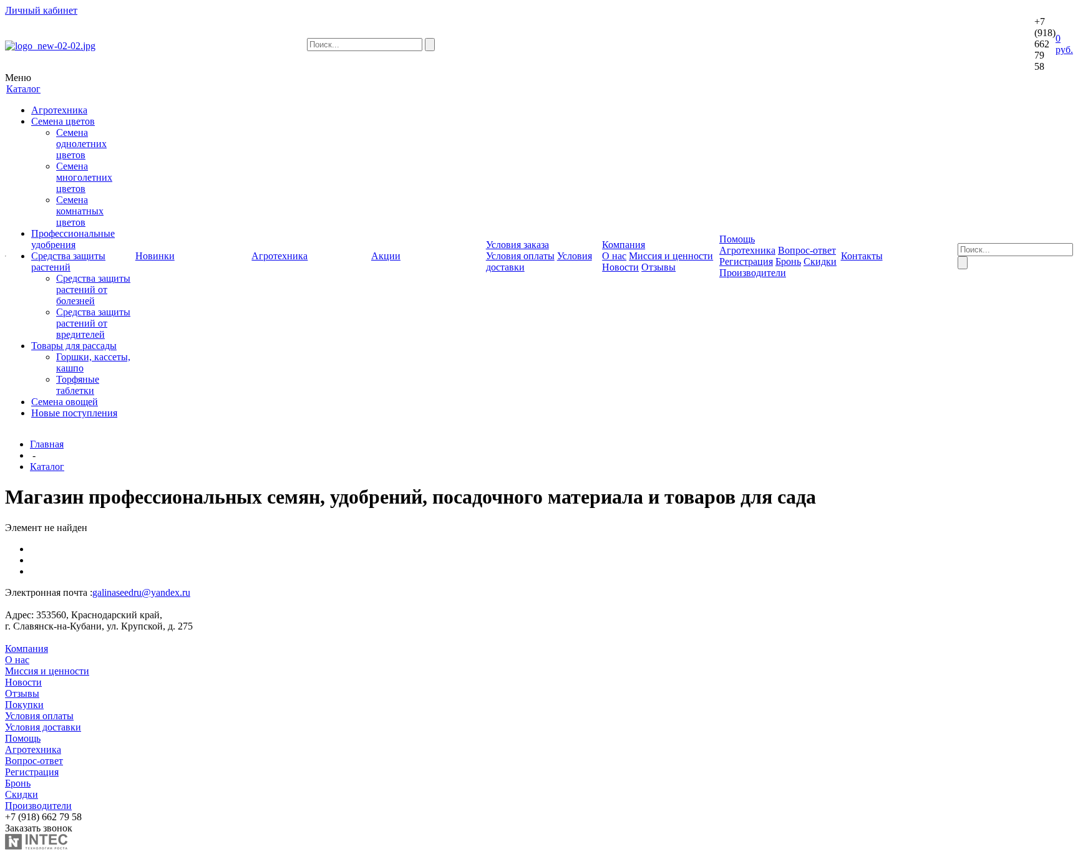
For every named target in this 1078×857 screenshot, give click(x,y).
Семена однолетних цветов (81, 143)
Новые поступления (74, 413)
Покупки (24, 704)
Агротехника (59, 110)
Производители (752, 272)
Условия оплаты (520, 256)
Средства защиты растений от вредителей (93, 323)
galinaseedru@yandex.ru (141, 592)
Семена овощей (64, 401)
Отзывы (658, 267)
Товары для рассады (74, 345)
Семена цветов (63, 121)
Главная (47, 444)
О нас (614, 256)
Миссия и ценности (671, 256)
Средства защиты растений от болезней (93, 289)
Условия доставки (43, 727)
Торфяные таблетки (77, 385)
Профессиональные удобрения (73, 239)
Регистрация (746, 261)
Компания (26, 648)
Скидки (820, 261)
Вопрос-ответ (807, 250)
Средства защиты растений (68, 261)
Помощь (23, 738)
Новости (620, 267)
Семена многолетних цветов (84, 177)
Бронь (788, 261)
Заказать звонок (38, 828)
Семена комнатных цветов (80, 210)
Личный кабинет (41, 10)
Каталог (47, 466)
